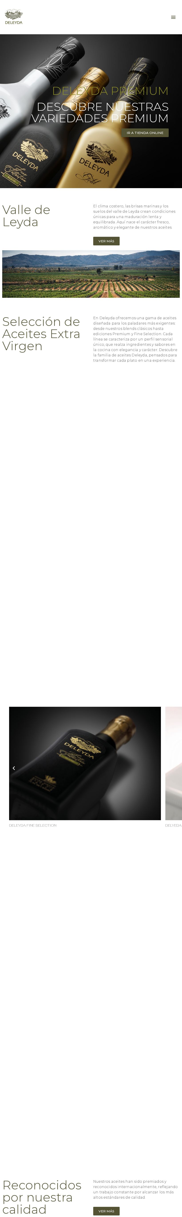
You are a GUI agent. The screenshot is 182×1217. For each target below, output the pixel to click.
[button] (173, 17)
